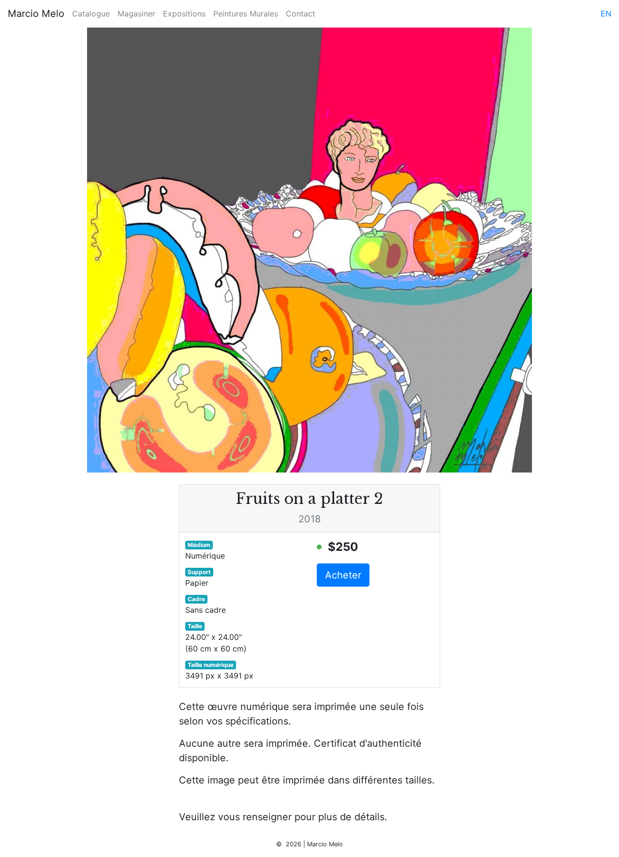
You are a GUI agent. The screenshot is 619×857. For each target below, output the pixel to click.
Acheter (343, 575)
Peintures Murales (245, 13)
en (606, 13)
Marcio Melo (36, 13)
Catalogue (91, 13)
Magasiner (136, 13)
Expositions (184, 13)
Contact (300, 13)
